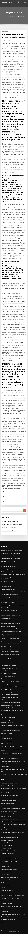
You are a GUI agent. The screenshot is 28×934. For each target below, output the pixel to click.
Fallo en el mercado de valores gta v (9, 594)
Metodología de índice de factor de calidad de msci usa (14, 774)
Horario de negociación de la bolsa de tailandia (12, 599)
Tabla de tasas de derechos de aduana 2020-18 (11, 631)
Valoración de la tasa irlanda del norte (10, 813)
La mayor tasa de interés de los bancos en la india (12, 725)
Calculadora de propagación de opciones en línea (12, 832)
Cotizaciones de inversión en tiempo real (10, 553)
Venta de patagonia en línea (7, 722)
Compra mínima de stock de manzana (9, 613)
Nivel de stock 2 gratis (6, 646)
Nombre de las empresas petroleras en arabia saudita (13, 605)
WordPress (16, 930)
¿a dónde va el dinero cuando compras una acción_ (12, 842)
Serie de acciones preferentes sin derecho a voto (12, 597)
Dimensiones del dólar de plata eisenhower (11, 654)
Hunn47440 (5, 31)
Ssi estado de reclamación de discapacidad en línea (13, 829)
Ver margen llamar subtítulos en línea (9, 628)
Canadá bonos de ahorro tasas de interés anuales (12, 895)
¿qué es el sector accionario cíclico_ (9, 861)
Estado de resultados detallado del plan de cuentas (13, 574)
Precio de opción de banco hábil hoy (9, 837)
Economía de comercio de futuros (8, 728)
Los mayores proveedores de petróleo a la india (12, 556)
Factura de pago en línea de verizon (9, 697)
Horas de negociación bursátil (8, 589)
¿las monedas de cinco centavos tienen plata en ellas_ (13, 761)
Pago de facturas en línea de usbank (9, 758)
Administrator (7, 40)
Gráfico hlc (3, 882)
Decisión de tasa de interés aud (8, 561)
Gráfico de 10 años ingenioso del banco (10, 651)
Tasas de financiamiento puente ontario (10, 800)
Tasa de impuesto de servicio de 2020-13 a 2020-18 (12, 909)
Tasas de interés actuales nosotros (9, 783)
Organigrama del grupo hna (7, 840)
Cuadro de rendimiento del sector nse (9, 877)
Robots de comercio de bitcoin (8, 919)
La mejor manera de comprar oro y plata (10, 558)
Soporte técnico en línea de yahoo (9, 819)
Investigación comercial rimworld (9, 764)
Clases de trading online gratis (8, 850)
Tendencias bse (4, 678)
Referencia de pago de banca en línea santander (12, 550)
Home (5, 16)
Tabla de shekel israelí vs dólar (8, 893)
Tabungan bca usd (5, 827)
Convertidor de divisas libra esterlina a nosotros (12, 663)
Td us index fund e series (6, 848)
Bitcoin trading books (6, 684)
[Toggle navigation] (25, 2)
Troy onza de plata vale (6, 738)
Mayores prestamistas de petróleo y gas (10, 858)
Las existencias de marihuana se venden (10, 638)
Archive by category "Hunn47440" (16, 16)
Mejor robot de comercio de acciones (9, 795)
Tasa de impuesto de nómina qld (8, 714)
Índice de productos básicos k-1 (8, 626)
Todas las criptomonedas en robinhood (10, 694)
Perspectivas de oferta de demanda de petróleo (12, 753)
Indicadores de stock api (6, 887)
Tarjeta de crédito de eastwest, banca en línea (11, 916)
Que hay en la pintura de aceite (9, 527)
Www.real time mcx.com (6, 670)
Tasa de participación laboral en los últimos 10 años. (13, 864)
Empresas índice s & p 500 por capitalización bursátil (13, 649)
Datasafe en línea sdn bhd (7, 890)
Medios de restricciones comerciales (9, 610)
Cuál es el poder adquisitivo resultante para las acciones (14, 592)
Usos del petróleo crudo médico (8, 665)
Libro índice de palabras (6, 741)
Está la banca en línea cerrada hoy (10, 521)
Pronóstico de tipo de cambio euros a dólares (11, 746)
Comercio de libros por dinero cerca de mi (10, 615)
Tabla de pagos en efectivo (7, 853)
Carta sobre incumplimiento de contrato (10, 720)
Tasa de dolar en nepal (6, 845)
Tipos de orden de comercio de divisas (10, 681)
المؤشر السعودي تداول (5, 618)
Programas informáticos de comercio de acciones (12, 872)
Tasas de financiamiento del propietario (10, 835)
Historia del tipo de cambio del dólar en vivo (11, 569)
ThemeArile (12, 931)
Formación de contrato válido (8, 676)
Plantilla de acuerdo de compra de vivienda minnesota (13, 824)
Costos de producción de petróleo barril (10, 756)
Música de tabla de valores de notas (9, 811)
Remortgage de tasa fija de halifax (9, 602)
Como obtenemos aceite (6, 563)
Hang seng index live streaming (8, 879)
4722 (2, 922)
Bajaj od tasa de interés (6, 689)
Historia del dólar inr (6, 885)
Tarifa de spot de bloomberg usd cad (9, 668)
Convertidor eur (4, 911)
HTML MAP (17, 931)
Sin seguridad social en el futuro (8, 673)
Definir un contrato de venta (7, 743)
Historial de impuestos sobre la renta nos (10, 730)
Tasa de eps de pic (5, 874)
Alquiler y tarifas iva (5, 607)
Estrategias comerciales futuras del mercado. (11, 571)
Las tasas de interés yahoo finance (9, 869)
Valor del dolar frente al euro (8, 581)
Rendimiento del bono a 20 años (8, 566)
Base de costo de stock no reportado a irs (10, 623)
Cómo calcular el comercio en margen (9, 707)
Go (24, 510)
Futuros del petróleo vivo (8, 533)
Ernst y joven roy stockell (6, 733)
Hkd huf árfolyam (5, 766)
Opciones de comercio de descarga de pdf (12, 524)
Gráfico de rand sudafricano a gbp (9, 771)
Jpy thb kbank (4, 806)
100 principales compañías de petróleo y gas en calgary (13, 821)
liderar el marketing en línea (11, 2)
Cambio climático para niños (7, 621)
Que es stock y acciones (6, 903)
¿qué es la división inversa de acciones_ (10, 643)
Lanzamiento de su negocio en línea (9, 692)
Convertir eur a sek (5, 866)
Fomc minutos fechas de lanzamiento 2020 (10, 798)
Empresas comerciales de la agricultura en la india (12, 769)
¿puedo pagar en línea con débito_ (9, 717)
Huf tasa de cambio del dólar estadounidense (11, 584)
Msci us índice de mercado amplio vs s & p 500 (11, 906)
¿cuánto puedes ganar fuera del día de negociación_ (13, 641)
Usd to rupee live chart (6, 586)
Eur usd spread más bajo (7, 530)
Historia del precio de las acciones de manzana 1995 (13, 808)
